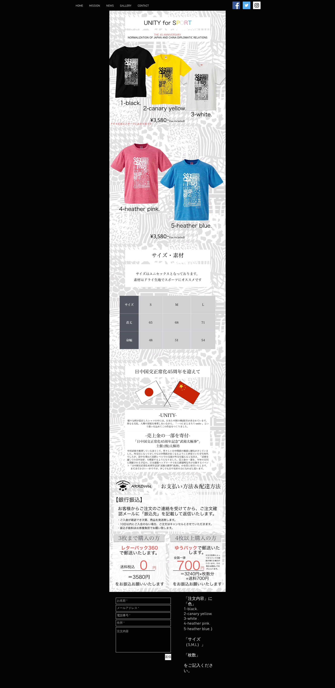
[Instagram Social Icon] (257, 5)
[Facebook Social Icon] (236, 5)
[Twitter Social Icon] (246, 5)
